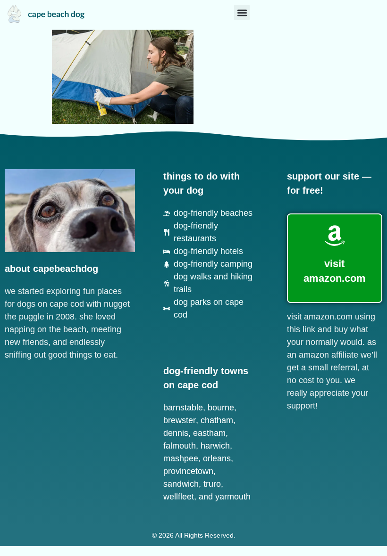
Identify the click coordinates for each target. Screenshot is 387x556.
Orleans (217, 458)
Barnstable (183, 407)
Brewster (179, 420)
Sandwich (181, 484)
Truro (212, 484)
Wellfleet (178, 496)
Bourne (221, 407)
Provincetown (188, 471)
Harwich (215, 445)
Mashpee (180, 458)
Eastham (209, 433)
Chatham (217, 420)
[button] (242, 12)
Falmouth (179, 445)
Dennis (175, 433)
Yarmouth (233, 496)
